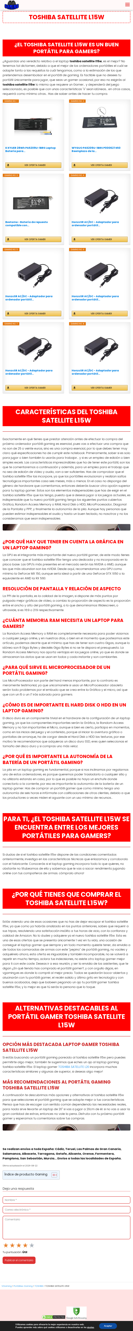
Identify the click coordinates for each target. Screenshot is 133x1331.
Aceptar (108, 1325)
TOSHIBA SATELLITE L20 (73, 1067)
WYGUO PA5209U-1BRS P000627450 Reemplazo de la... (96, 149)
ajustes (90, 1327)
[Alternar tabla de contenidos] (52, 1175)
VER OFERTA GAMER (35, 165)
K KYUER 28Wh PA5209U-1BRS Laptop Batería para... (30, 149)
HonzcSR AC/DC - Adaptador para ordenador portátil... (95, 224)
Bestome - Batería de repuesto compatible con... (26, 224)
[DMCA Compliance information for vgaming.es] (53, 1318)
